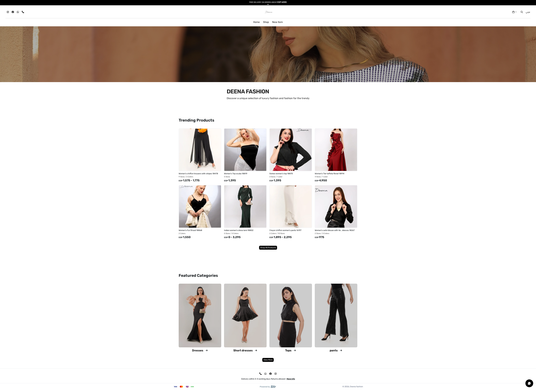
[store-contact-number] (23, 12)
